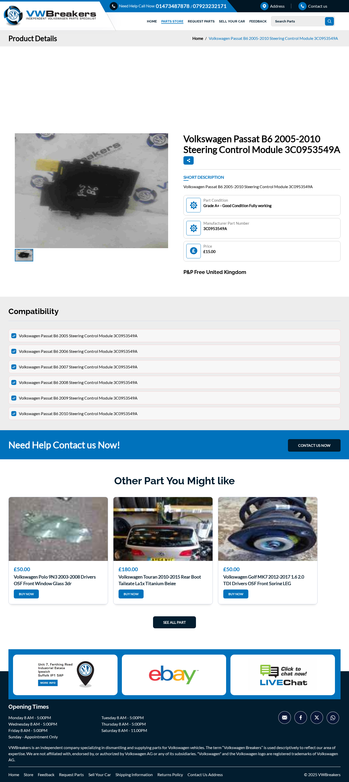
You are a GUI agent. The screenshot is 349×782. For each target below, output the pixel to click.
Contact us (317, 6)
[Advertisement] (174, 85)
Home (198, 38)
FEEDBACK (258, 21)
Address (277, 6)
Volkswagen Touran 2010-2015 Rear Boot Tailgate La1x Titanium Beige (160, 579)
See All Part (174, 622)
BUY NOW (26, 594)
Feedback (46, 774)
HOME (152, 21)
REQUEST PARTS (201, 21)
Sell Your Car (99, 774)
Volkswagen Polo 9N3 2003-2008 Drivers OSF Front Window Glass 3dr (55, 579)
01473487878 (173, 6)
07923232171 (210, 6)
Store (28, 774)
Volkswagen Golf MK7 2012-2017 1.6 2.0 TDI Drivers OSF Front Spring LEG (263, 579)
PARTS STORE (172, 21)
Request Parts (71, 774)
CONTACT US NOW (314, 445)
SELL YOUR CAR (232, 21)
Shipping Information (134, 774)
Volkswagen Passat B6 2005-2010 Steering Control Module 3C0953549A (273, 38)
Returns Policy (170, 774)
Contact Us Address (205, 774)
